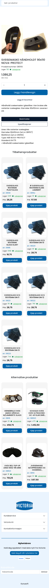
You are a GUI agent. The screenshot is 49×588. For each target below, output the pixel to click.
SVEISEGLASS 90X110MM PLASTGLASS (12, 188)
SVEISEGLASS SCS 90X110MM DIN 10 (37, 241)
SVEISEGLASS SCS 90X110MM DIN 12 (37, 296)
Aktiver (44, 572)
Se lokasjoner (16, 69)
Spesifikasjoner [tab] (24, 124)
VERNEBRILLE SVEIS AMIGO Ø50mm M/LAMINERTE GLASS (12, 413)
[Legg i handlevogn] (12, 205)
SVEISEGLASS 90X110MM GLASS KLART (12, 242)
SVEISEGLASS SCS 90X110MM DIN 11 (12, 296)
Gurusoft (24, 583)
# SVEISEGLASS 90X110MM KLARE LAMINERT (36, 188)
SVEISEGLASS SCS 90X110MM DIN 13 (12, 349)
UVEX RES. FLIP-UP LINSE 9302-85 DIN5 (12, 467)
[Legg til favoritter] (21, 160)
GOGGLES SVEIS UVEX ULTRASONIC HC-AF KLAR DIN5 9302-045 (36, 413)
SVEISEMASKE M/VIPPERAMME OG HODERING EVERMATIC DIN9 (36, 468)
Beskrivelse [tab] (24, 119)
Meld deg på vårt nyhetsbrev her (24, 553)
